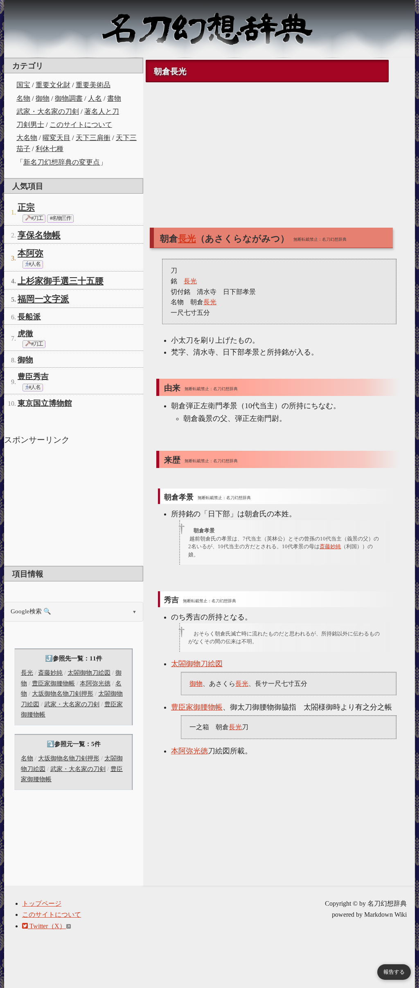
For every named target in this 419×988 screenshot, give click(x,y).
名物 (23, 98)
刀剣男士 (30, 125)
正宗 (26, 207)
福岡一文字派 (43, 299)
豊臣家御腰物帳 (53, 683)
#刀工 (36, 218)
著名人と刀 (101, 111)
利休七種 (49, 149)
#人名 (34, 264)
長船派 (29, 316)
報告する (394, 972)
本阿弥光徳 (95, 683)
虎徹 (25, 333)
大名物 (26, 138)
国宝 (23, 85)
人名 (95, 98)
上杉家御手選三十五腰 (61, 281)
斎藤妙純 (50, 672)
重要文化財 (53, 85)
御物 (43, 98)
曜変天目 (56, 138)
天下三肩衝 (93, 138)
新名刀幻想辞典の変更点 (61, 162)
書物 (114, 98)
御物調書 (69, 98)
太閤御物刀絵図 (89, 672)
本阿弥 (30, 253)
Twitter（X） (47, 925)
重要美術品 (93, 85)
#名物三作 (60, 218)
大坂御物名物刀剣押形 (62, 693)
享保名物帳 (39, 235)
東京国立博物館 (45, 403)
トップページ (41, 903)
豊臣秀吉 (33, 376)
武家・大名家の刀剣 (47, 111)
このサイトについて (81, 125)
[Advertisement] (73, 504)
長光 (27, 672)
